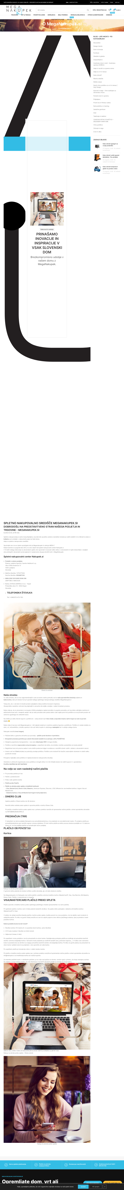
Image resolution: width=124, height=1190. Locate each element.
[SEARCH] (88, 10)
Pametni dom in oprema (101, 96)
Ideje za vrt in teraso (100, 72)
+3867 (70, 2)
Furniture (96, 53)
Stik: (67, 2)
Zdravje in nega (98, 128)
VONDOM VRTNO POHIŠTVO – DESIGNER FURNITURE (103, 120)
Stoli (94, 113)
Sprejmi (83, 1186)
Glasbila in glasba (99, 56)
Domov (55, 28)
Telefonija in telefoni (99, 116)
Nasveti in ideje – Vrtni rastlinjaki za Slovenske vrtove (104, 91)
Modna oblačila (98, 78)
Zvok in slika (97, 132)
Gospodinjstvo (98, 59)
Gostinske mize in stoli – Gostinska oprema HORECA (104, 64)
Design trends (97, 46)
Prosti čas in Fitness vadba (102, 102)
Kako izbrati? (97, 75)
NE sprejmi (95, 1186)
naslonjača (55, 727)
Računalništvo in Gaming (101, 106)
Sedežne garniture (99, 109)
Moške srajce (97, 82)
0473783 (75, 2)
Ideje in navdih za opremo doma (103, 68)
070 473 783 (102, 1166)
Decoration (96, 43)
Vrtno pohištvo (98, 125)
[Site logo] (19, 10)
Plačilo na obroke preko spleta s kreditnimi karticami (22, 786)
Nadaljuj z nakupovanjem (47, 271)
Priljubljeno (96, 99)
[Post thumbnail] (97, 147)
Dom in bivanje (98, 49)
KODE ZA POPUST (48, 2)
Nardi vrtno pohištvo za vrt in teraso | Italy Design (105, 86)
